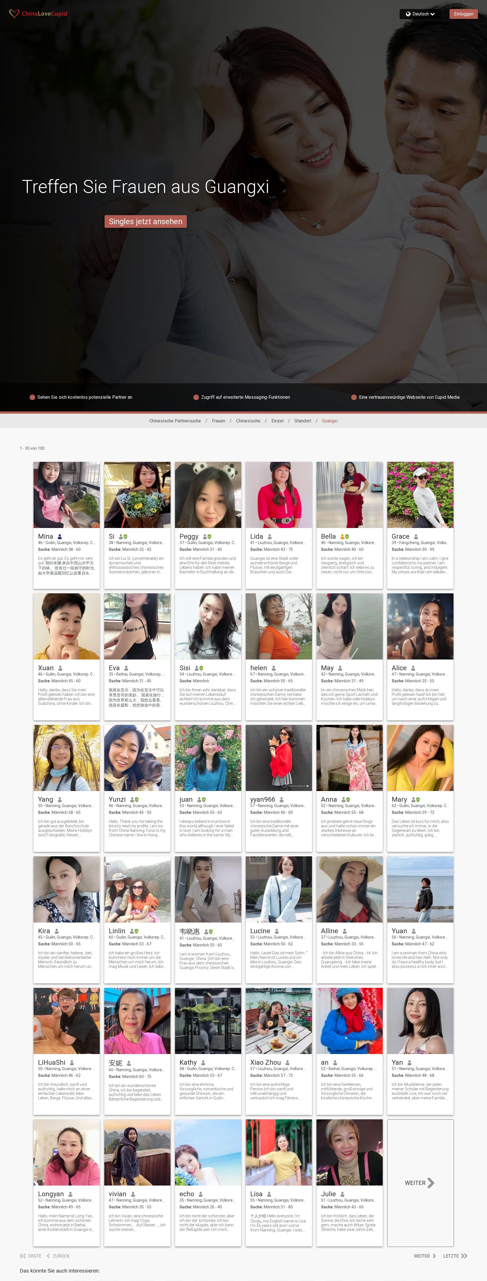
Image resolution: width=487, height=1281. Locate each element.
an (325, 1062)
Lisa (256, 1194)
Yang (45, 799)
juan (186, 799)
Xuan (46, 668)
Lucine (260, 931)
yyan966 (262, 799)
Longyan (51, 1194)
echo (187, 1194)
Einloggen (463, 14)
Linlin (117, 931)
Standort (303, 421)
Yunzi (117, 799)
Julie (328, 1194)
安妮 (115, 1063)
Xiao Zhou (265, 1062)
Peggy (189, 536)
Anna (329, 799)
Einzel (277, 421)
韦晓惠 (190, 931)
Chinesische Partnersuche (175, 421)
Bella (328, 536)
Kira (44, 931)
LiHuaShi (51, 1062)
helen (258, 668)
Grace (400, 536)
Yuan (399, 931)
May (327, 668)
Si (111, 536)
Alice (399, 668)
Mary (399, 799)
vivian (118, 1194)
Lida (256, 536)
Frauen (218, 421)
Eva (114, 668)
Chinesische (248, 421)
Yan (397, 1062)
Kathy (188, 1062)
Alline (329, 931)
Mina (45, 536)
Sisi (185, 668)
